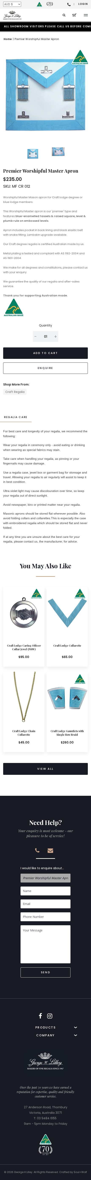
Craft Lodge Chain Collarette (23, 732)
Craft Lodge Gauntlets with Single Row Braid (67, 732)
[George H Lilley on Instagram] (49, 1016)
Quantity (45, 325)
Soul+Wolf (80, 1172)
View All (45, 769)
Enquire (45, 368)
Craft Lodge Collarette (67, 645)
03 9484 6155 (47, 1118)
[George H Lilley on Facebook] (40, 1016)
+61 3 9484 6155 (69, 4)
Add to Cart (45, 353)
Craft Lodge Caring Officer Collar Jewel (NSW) (24, 647)
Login (83, 4)
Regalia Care (16, 417)
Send (45, 972)
